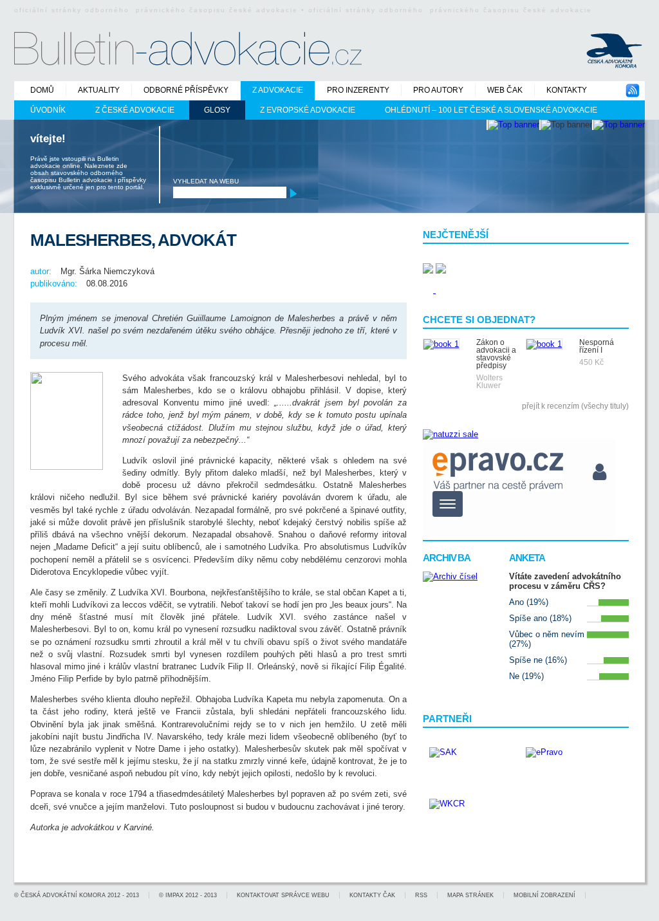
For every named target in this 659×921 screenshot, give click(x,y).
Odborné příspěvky (186, 90)
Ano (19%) (528, 602)
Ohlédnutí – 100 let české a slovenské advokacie (491, 110)
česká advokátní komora (63, 895)
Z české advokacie (134, 110)
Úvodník (48, 110)
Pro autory (438, 90)
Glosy (217, 110)
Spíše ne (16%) (538, 660)
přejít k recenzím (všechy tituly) (575, 406)
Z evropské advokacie (307, 110)
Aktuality (99, 90)
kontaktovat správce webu (283, 895)
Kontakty (566, 90)
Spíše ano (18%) (540, 618)
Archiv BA (446, 557)
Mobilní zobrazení (544, 895)
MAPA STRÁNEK (470, 895)
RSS (421, 895)
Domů (42, 90)
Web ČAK (505, 90)
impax (174, 895)
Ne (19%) (526, 676)
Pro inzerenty (358, 90)
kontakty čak (372, 895)
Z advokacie (277, 90)
